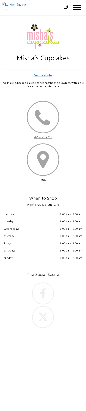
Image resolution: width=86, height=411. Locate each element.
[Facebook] (43, 293)
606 (43, 180)
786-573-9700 (43, 137)
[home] (31, 7)
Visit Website (43, 75)
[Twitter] (43, 317)
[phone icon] (43, 118)
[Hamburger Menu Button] (77, 7)
